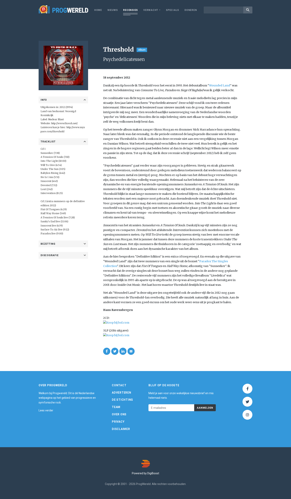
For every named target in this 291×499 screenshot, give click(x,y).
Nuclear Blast (56, 119)
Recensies (130, 10)
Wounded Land (219, 85)
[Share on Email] (131, 351)
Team (116, 407)
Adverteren (121, 392)
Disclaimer (121, 429)
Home (98, 10)
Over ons (119, 414)
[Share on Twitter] (114, 351)
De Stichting (122, 399)
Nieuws (112, 10)
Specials (172, 10)
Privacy (118, 421)
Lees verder (46, 410)
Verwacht (150, 10)
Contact (119, 385)
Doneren (190, 10)
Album (142, 49)
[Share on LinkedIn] (122, 351)
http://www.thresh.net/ (64, 123)
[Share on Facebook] (106, 351)
